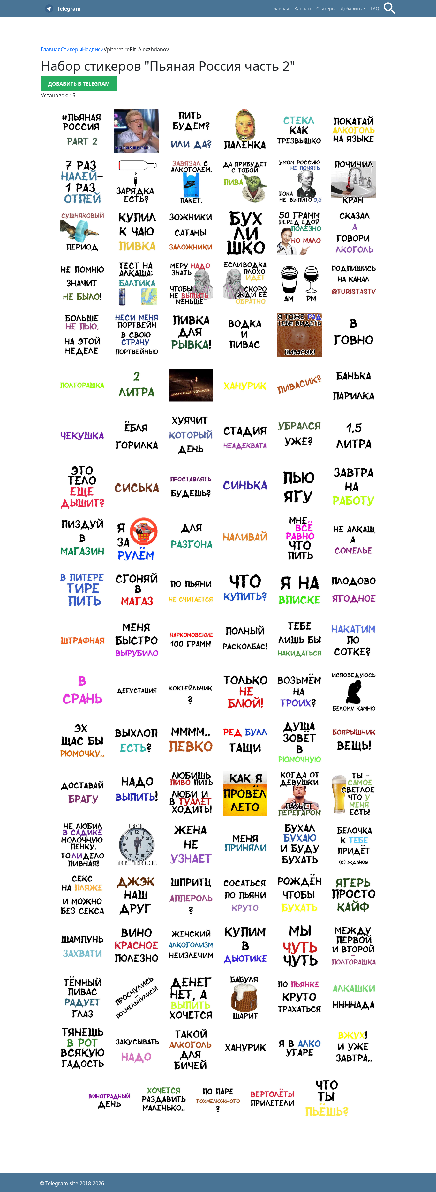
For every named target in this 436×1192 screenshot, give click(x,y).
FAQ (375, 8)
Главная (280, 8)
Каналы (302, 8)
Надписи (93, 49)
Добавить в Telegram (79, 83)
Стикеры (325, 8)
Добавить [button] (351, 8)
